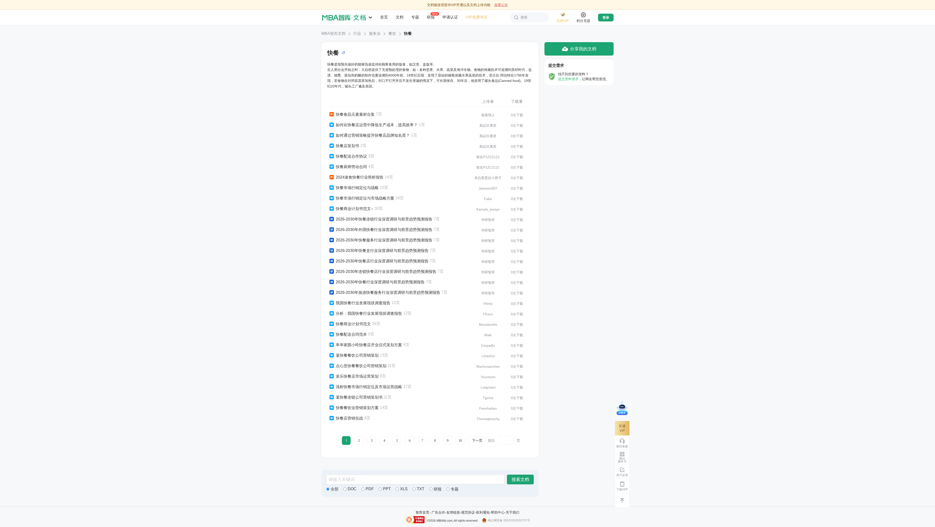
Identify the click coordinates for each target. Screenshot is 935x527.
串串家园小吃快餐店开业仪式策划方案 (369, 345)
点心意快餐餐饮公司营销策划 (361, 366)
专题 (415, 17)
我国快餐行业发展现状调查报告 (363, 303)
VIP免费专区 (477, 17)
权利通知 (483, 512)
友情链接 (453, 512)
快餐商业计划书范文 (353, 324)
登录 (605, 17)
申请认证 (450, 17)
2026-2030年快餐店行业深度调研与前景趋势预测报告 (382, 261)
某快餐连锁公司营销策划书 (359, 397)
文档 (399, 17)
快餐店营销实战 (349, 418)
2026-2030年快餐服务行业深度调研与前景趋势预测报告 (384, 240)
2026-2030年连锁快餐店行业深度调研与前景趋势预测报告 (386, 271)
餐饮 (392, 33)
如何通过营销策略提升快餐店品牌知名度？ (373, 135)
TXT (420, 489)
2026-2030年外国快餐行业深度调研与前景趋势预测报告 (384, 230)
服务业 (375, 33)
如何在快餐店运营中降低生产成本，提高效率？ (377, 125)
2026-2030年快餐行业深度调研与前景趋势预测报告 (380, 282)
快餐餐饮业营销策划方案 (357, 408)
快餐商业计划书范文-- (354, 209)
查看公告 (501, 5)
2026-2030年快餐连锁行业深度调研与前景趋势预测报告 (384, 219)
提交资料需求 (568, 79)
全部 (334, 489)
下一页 (477, 440)
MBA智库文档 (333, 33)
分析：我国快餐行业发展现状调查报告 (369, 313)
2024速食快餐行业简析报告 (359, 177)
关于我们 (512, 512)
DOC (352, 489)
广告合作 (438, 512)
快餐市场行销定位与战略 (357, 188)
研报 (431, 17)
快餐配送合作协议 (351, 156)
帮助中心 (498, 512)
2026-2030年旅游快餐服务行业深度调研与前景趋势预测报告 (388, 292)
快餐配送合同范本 (351, 334)
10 (460, 440)
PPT (387, 489)
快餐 (408, 33)
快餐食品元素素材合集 (355, 114)
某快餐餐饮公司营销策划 (357, 355)
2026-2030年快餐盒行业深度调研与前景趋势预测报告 (382, 251)
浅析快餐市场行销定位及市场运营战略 (369, 387)
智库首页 (422, 512)
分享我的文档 (583, 49)
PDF (370, 489)
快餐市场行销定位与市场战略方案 (365, 198)
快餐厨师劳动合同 (351, 167)
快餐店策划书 (347, 146)
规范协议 (468, 512)
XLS (404, 489)
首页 (384, 17)
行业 (357, 33)
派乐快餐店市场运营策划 (357, 376)
